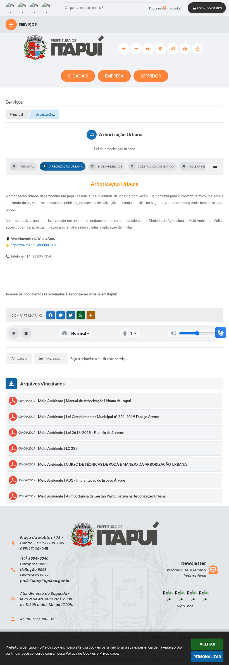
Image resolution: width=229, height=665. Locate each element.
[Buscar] (164, 7)
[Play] (14, 333)
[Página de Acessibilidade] (197, 48)
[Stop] (26, 333)
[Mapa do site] (185, 48)
